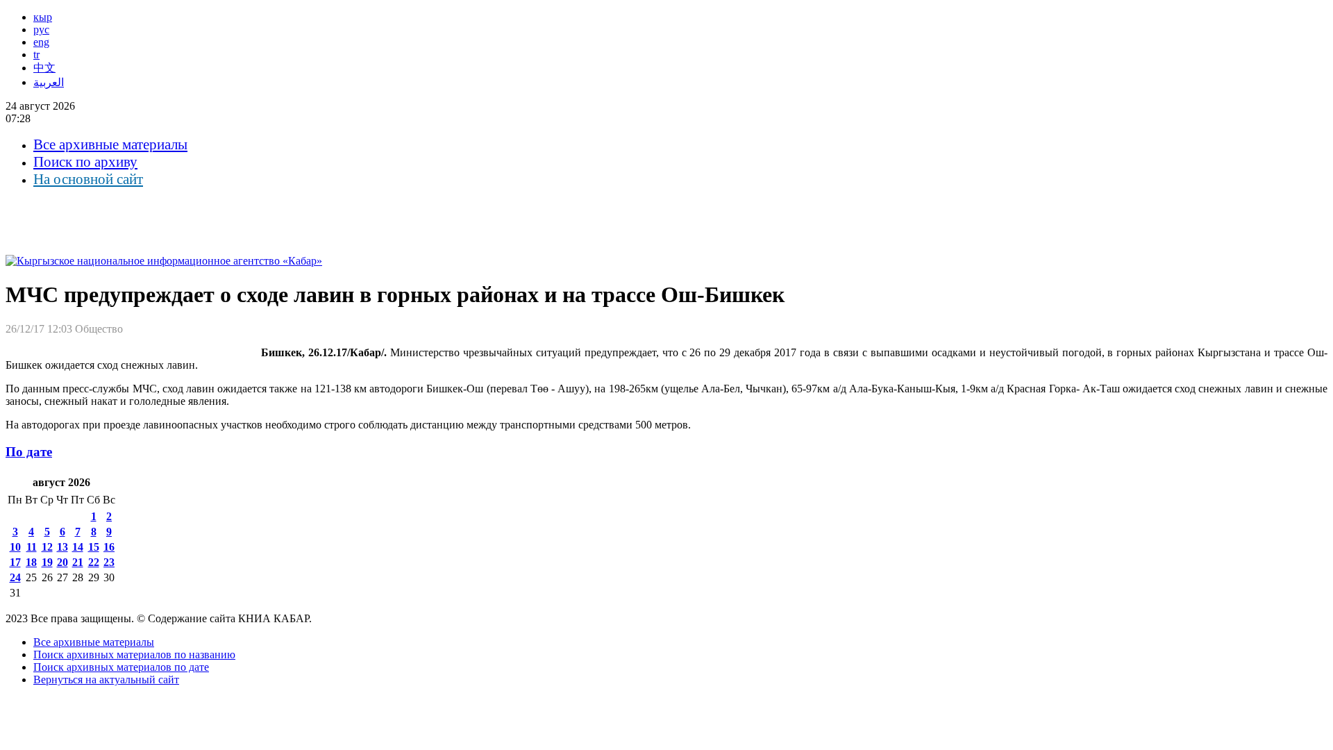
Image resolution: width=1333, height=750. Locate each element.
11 (31, 547)
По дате (29, 451)
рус (41, 29)
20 (62, 562)
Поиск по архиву (85, 161)
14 (77, 547)
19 (47, 562)
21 (77, 562)
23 (109, 562)
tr (36, 54)
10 (15, 547)
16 (109, 547)
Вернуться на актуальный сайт (106, 679)
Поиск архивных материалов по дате (121, 667)
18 (31, 562)
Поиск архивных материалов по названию (134, 654)
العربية (48, 82)
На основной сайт (88, 179)
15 (93, 547)
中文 (44, 68)
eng (41, 42)
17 (15, 562)
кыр (42, 17)
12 (47, 547)
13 (62, 547)
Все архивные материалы (110, 144)
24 (15, 577)
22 (93, 562)
